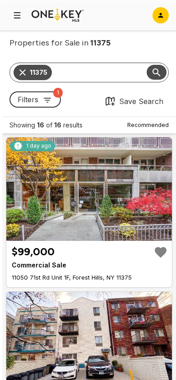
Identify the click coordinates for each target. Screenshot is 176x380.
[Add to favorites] (161, 252)
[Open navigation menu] (17, 15)
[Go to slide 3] (90, 233)
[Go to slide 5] (101, 233)
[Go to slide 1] (78, 233)
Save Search (141, 101)
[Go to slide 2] (84, 233)
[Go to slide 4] (95, 233)
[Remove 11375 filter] (22, 72)
